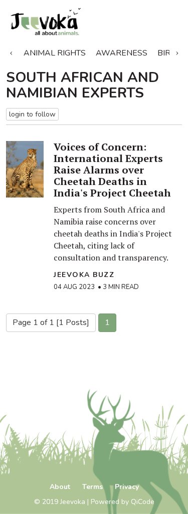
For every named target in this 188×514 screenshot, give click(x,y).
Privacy (127, 487)
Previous (11, 51)
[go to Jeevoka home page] (65, 22)
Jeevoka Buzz (84, 275)
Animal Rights (55, 53)
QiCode (142, 501)
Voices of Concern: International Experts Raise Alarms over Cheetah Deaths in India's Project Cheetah (112, 170)
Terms (92, 487)
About (60, 487)
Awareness (121, 53)
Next (177, 51)
